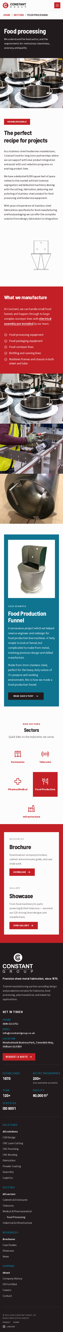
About (6, 1273)
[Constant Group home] (31, 963)
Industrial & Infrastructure (17, 1223)
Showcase (8, 1251)
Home (6, 15)
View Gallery (21, 925)
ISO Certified (10, 1284)
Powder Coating (12, 1166)
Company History (12, 1278)
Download (19, 872)
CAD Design (9, 1137)
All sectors (9, 1194)
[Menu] (57, 5)
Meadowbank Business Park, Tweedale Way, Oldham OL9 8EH (28, 1044)
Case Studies (10, 1245)
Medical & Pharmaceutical (17, 1211)
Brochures (9, 1239)
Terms (16, 1322)
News (6, 1256)
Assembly (8, 1172)
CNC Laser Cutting (13, 1143)
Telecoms (8, 1206)
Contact (7, 1296)
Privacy (6, 1322)
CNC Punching (11, 1149)
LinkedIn (11, 1326)
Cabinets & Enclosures (15, 1200)
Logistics (8, 1178)
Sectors (19, 15)
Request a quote (17, 1056)
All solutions (10, 1131)
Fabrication (9, 1160)
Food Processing (15, 1217)
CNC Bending (10, 1155)
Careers (7, 1290)
